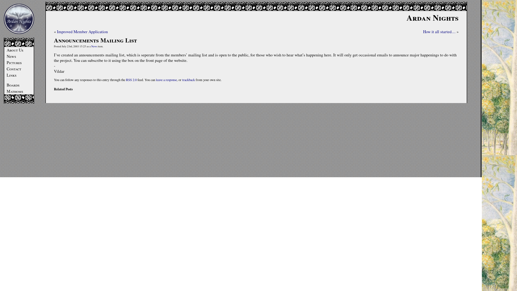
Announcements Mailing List (95, 40)
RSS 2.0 (131, 79)
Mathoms (15, 91)
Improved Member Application (82, 31)
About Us (15, 50)
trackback (188, 79)
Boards (13, 85)
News (11, 56)
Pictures (14, 62)
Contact (14, 69)
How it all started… (439, 31)
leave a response (166, 79)
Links (12, 75)
